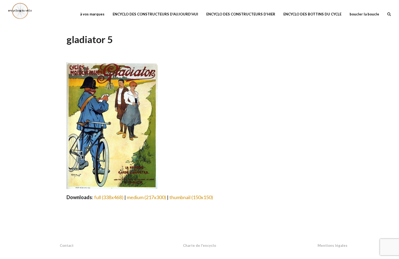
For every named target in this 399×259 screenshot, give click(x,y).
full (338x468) (108, 197)
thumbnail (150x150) (191, 197)
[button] (389, 13)
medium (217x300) (146, 197)
